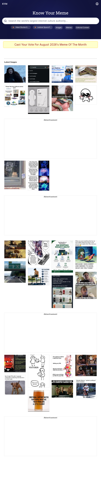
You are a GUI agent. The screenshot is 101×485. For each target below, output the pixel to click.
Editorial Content (82, 28)
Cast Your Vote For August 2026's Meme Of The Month (50, 44)
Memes (69, 28)
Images (59, 28)
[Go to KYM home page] (4, 3)
